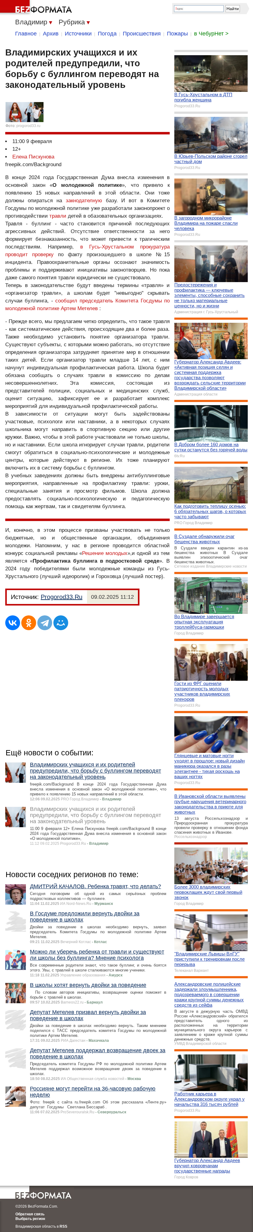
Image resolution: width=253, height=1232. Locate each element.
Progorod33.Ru (61, 596)
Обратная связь (29, 1214)
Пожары (177, 34)
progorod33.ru (28, 126)
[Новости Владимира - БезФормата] (37, 7)
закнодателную (84, 200)
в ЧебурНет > (211, 34)
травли (57, 216)
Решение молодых (104, 553)
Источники (78, 34)
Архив (51, 34)
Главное (26, 34)
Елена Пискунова (33, 157)
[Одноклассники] (28, 622)
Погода (107, 34)
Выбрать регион (30, 1219)
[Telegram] (44, 622)
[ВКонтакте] (12, 622)
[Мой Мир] (60, 622)
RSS (63, 1226)
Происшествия (142, 34)
